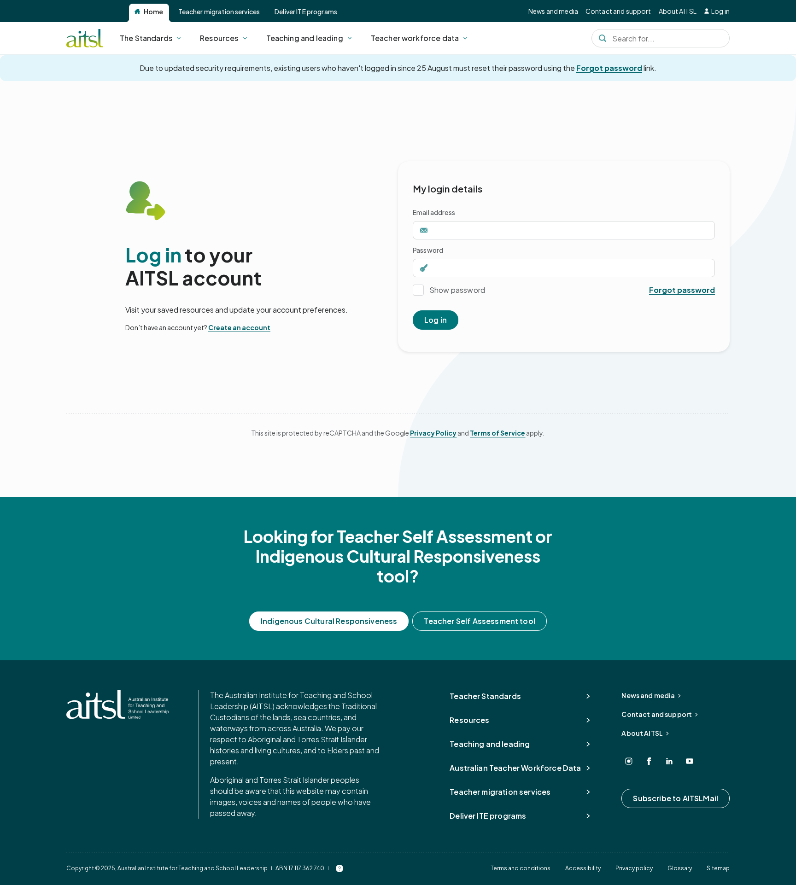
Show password (457, 290)
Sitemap (718, 868)
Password (428, 250)
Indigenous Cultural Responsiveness (329, 621)
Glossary (679, 868)
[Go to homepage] (117, 704)
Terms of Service (497, 433)
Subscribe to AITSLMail (675, 798)
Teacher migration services (219, 11)
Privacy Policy (433, 433)
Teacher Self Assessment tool (479, 621)
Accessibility (583, 868)
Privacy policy (634, 868)
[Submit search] (602, 38)
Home (154, 11)
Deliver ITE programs (306, 11)
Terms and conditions (520, 868)
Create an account (239, 327)
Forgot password (609, 68)
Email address (434, 212)
